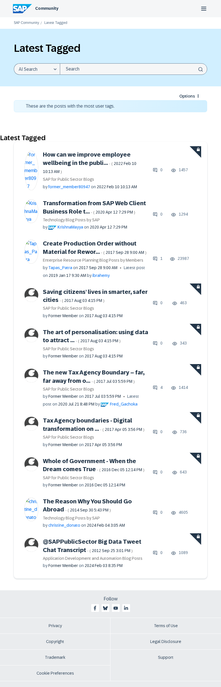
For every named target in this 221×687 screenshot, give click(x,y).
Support (166, 657)
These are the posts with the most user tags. (70, 106)
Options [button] (187, 96)
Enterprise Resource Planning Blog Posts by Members (93, 260)
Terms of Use (166, 625)
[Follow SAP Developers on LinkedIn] (126, 608)
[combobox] (133, 69)
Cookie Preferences (55, 673)
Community (46, 8)
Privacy (55, 625)
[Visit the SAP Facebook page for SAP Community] (95, 608)
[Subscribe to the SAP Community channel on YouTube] (115, 608)
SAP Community (26, 23)
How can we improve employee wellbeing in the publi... (89, 162)
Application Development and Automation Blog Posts (92, 558)
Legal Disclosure (165, 641)
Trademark (55, 657)
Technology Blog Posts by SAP (71, 220)
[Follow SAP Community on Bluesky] (105, 608)
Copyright (55, 641)
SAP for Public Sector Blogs (68, 179)
